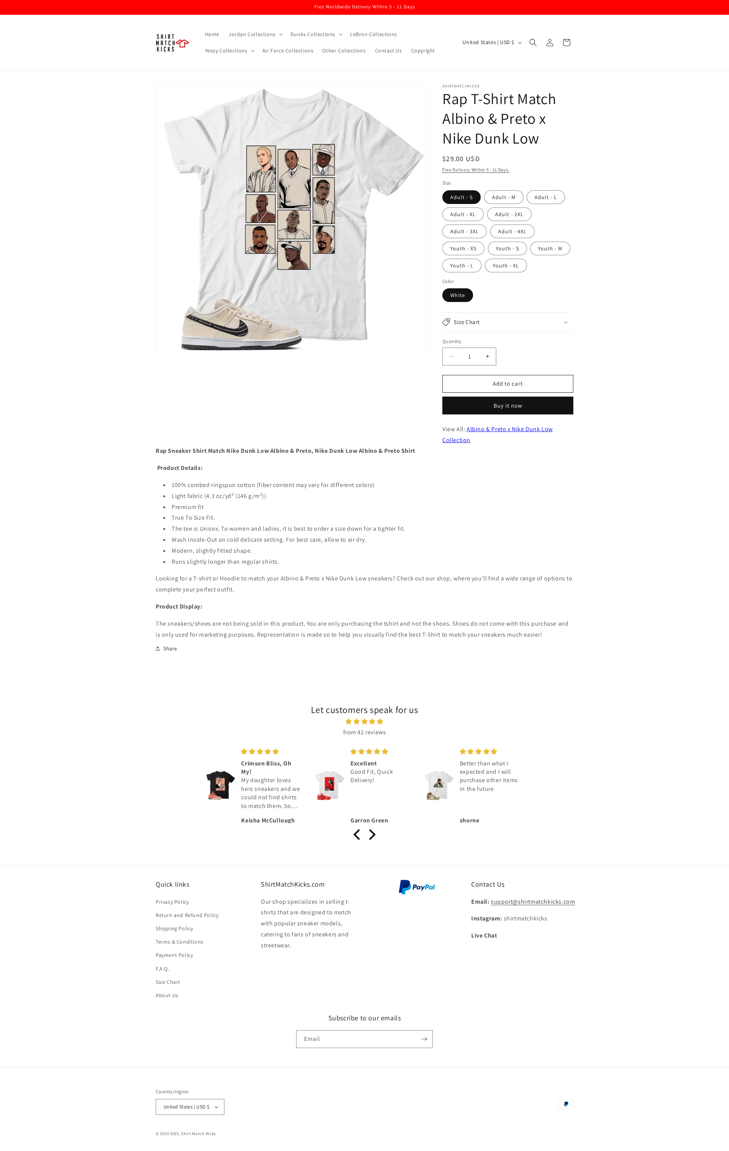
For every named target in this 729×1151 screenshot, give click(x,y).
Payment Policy (174, 955)
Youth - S (507, 248)
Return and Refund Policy (187, 915)
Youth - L (461, 265)
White (457, 295)
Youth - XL (506, 265)
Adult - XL (463, 214)
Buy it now (508, 405)
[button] (255, 34)
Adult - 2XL (509, 214)
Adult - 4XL (512, 231)
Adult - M (504, 197)
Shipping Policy (174, 928)
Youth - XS (463, 248)
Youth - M (550, 248)
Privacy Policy (172, 901)
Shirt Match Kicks (198, 1133)
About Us (167, 995)
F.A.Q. (162, 968)
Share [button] (170, 648)
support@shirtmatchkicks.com (533, 902)
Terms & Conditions (180, 941)
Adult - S (461, 197)
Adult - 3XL (464, 231)
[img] (364, 721)
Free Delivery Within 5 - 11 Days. (476, 169)
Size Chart (168, 982)
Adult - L (546, 197)
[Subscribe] (424, 1039)
